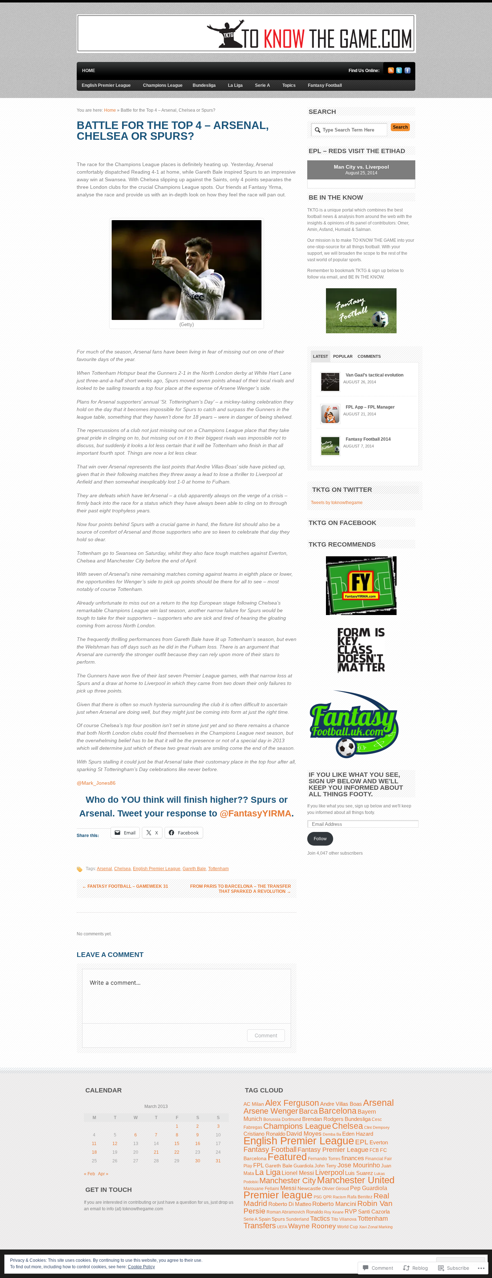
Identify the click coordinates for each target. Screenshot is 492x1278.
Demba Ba (332, 1134)
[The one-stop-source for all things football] (246, 51)
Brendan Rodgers (323, 1119)
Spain (264, 1219)
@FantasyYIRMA (255, 813)
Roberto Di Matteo (289, 1204)
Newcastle (309, 1188)
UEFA (282, 1227)
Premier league (278, 1195)
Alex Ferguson (292, 1103)
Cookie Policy (141, 1266)
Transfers (259, 1225)
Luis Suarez (359, 1173)
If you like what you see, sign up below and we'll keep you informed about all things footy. (356, 784)
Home (88, 70)
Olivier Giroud (335, 1188)
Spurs (278, 1219)
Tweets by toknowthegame (337, 502)
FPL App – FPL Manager (370, 407)
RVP (351, 1211)
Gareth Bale (194, 868)
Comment (266, 1035)
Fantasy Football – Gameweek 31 (125, 886)
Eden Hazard (357, 1134)
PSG (318, 1197)
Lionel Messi (298, 1173)
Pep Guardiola (368, 1188)
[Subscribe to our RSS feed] (391, 72)
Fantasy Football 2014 (368, 439)
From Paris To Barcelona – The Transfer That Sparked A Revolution (240, 889)
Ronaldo (314, 1212)
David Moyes (304, 1133)
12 (114, 1143)
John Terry (325, 1165)
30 (197, 1160)
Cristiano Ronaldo (264, 1134)
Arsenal (104, 868)
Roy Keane (334, 1212)
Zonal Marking (380, 1227)
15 (176, 1143)
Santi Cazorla (374, 1211)
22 (176, 1152)
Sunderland (297, 1219)
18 (94, 1152)
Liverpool (329, 1172)
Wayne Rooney (312, 1226)
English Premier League (106, 85)
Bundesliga (204, 85)
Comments (369, 356)
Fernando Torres (324, 1158)
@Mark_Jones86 (96, 783)
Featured (287, 1156)
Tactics (320, 1218)
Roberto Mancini (334, 1204)
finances (352, 1158)
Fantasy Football (325, 85)
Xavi (363, 1227)
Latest (320, 356)
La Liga (235, 85)
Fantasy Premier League (333, 1149)
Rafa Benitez (359, 1196)
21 (156, 1152)
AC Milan (253, 1104)
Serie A (262, 85)
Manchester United (355, 1180)
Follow (320, 838)
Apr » (103, 1173)
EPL (361, 1142)
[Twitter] (399, 72)
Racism (339, 1197)
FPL (258, 1165)
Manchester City (287, 1180)
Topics (289, 85)
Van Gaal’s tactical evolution (374, 375)
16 (197, 1143)
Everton (379, 1142)
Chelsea (122, 868)
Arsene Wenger (270, 1111)
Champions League (163, 85)
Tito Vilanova (344, 1219)
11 (94, 1143)
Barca (308, 1111)
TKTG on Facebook (342, 522)
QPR (327, 1197)
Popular (343, 356)
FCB (374, 1150)
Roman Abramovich (286, 1212)
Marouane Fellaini (261, 1188)
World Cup (347, 1226)
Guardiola (303, 1165)
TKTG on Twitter (342, 489)
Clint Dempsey (377, 1127)
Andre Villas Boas (341, 1104)
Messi (288, 1188)
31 (218, 1160)
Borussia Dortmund (282, 1119)
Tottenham (218, 868)
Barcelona (338, 1111)
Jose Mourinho (358, 1165)
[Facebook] (407, 72)
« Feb (89, 1173)
